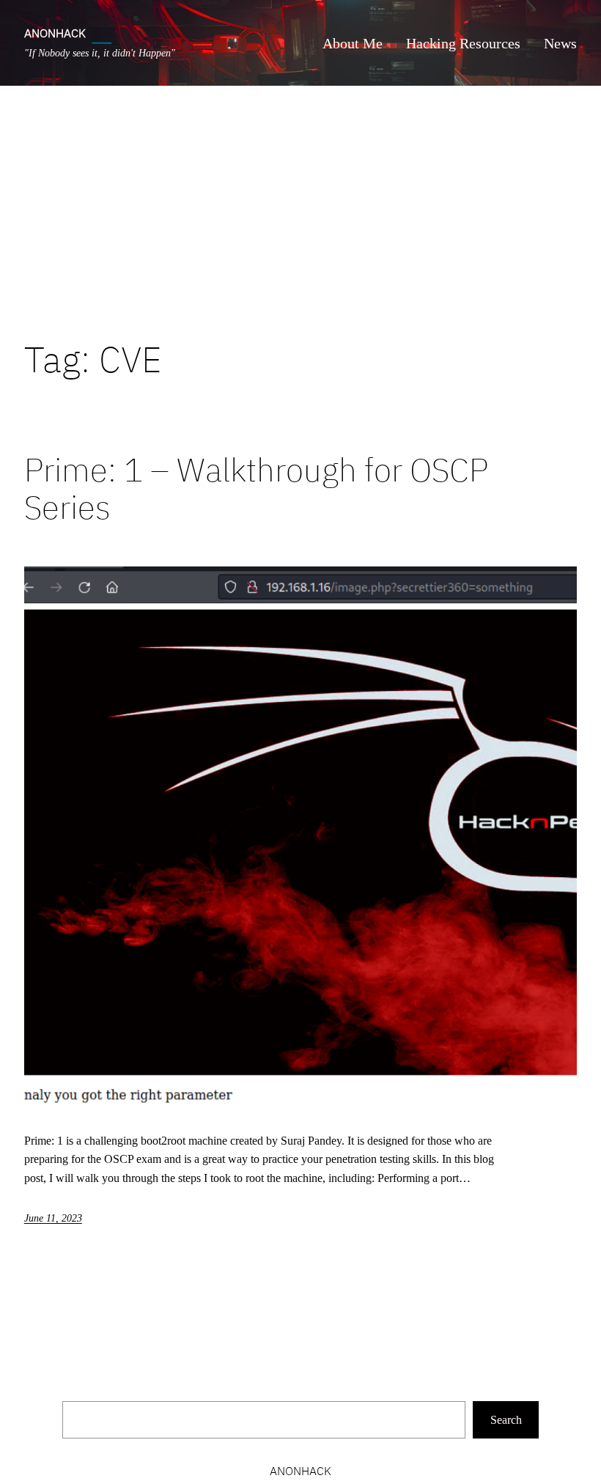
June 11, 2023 (53, 1218)
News (560, 43)
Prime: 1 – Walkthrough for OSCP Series (256, 488)
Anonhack (55, 33)
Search (506, 1420)
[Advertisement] (300, 211)
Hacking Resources (463, 43)
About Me (352, 43)
